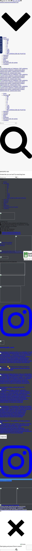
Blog (4, 59)
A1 (7, 42)
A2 (7, 43)
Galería (5, 58)
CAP (8, 52)
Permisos (6, 39)
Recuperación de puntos (10, 62)
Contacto (6, 64)
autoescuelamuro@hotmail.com (9, 2)
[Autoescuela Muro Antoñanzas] (9, 505)
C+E (8, 49)
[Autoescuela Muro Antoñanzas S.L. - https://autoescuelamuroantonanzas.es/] (11, 252)
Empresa (6, 61)
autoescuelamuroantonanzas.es (11, 233)
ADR (8, 50)
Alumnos (5, 55)
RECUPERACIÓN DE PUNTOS (16, 53)
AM (8, 40)
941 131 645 (16, 1)
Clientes (5, 56)
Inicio (4, 37)
